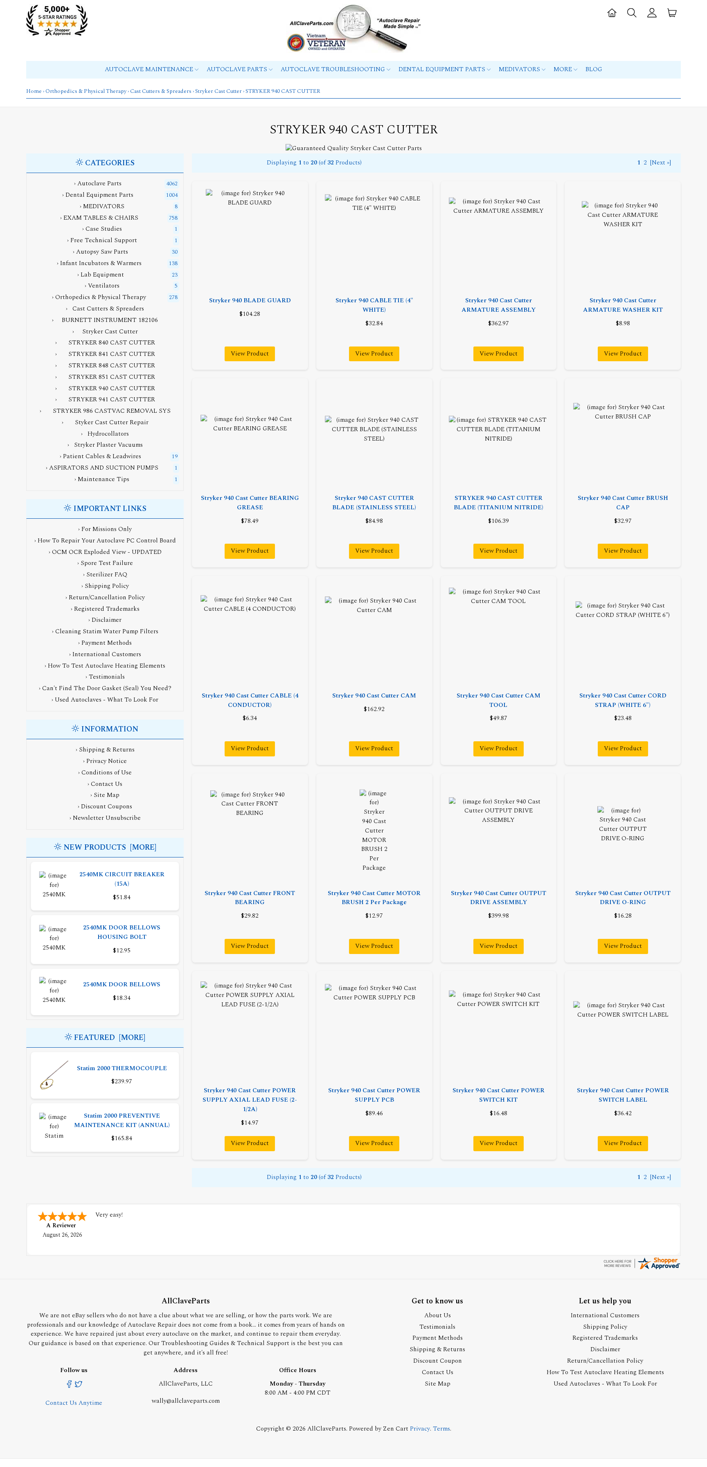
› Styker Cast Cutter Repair (105, 422)
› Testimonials (105, 677)
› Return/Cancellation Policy (105, 597)
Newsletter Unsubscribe (107, 818)
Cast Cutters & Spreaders (160, 91)
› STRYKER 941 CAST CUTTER (105, 399)
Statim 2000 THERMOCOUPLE (122, 1068)
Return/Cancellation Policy (605, 1361)
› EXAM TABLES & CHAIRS (99, 218)
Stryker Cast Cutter (218, 91)
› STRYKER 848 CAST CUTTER (105, 365)
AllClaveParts (326, 1428)
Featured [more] (109, 1037)
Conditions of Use (106, 772)
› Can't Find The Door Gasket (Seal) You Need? (105, 688)
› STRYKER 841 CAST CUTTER (105, 354)
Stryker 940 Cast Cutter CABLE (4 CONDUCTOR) (250, 700)
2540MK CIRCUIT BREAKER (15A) (121, 879)
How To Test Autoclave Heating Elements (605, 1372)
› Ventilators (102, 285)
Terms (441, 1428)
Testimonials (437, 1327)
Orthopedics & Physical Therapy (85, 91)
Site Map (106, 795)
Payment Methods (437, 1338)
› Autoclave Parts (98, 183)
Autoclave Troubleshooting (334, 69)
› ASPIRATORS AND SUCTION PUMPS (102, 468)
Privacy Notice (106, 761)
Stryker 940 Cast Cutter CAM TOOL (498, 700)
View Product (250, 353)
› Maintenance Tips (101, 479)
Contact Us (106, 784)
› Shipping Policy (105, 586)
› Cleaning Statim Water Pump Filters (105, 631)
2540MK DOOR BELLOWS (121, 984)
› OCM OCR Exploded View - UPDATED (105, 552)
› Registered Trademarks (105, 609)
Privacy (420, 1428)
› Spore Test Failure (105, 563)
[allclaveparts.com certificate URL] (641, 1269)
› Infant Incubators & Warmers (99, 263)
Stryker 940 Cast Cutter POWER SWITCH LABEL (623, 1095)
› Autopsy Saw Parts (100, 251)
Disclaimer (605, 1349)
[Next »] (660, 162)
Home (34, 91)
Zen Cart (395, 1428)
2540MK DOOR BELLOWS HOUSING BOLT (121, 932)
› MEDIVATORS (102, 206)
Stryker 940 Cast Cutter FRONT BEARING (250, 898)
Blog (593, 69)
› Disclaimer (105, 620)
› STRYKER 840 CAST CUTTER (105, 342)
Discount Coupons (106, 806)
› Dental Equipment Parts (97, 195)
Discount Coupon (437, 1361)
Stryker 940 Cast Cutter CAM (374, 695)
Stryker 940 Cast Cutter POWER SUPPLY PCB (374, 1095)
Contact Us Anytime (73, 1403)
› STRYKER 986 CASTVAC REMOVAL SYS (105, 411)
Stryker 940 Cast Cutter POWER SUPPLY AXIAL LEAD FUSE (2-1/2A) (250, 1100)
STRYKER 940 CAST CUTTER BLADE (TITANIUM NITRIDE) (498, 502)
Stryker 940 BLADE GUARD (250, 300)
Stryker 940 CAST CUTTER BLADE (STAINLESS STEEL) (374, 502)
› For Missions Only (105, 529)
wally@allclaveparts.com (186, 1401)
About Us (437, 1315)
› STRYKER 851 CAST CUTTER (105, 377)
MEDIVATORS (520, 69)
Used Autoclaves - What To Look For (605, 1383)
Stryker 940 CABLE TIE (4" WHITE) (374, 305)
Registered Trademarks (605, 1338)
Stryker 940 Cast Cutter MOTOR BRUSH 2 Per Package (374, 898)
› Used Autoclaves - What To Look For (105, 699)
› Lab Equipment (100, 274)
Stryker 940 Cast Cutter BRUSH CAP (623, 502)
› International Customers (105, 654)
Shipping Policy (605, 1327)
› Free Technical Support (102, 240)
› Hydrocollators (105, 434)
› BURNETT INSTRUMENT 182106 (105, 320)
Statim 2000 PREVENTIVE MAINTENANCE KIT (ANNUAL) (122, 1120)
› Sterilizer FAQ (105, 574)
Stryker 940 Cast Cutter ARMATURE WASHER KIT (623, 305)
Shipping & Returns (107, 749)
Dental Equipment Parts (443, 69)
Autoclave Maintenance (150, 69)
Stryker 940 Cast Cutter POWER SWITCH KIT (499, 1095)
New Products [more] (109, 847)
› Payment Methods (105, 643)
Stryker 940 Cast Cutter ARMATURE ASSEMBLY (499, 305)
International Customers (605, 1315)
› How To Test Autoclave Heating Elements (105, 665)
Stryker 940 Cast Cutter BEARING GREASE (250, 502)
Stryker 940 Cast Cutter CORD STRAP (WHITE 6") (622, 700)
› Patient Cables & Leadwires (100, 456)
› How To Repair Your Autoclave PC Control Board (105, 540)
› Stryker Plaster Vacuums (105, 445)
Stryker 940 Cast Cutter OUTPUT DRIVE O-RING (623, 898)
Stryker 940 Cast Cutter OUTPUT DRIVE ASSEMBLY (498, 898)
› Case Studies (102, 229)
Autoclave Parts (238, 69)
